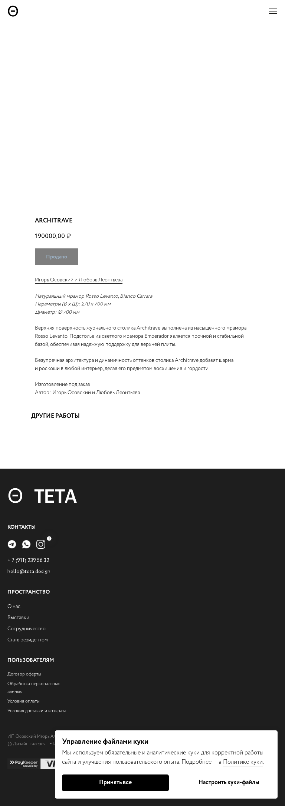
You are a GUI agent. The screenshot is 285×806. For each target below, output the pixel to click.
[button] (273, 11)
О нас (13, 606)
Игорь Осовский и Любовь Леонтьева (78, 280)
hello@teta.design (28, 571)
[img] (11, 544)
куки (256, 762)
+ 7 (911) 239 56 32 (28, 560)
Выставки (18, 617)
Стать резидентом (27, 640)
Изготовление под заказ (62, 384)
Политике (236, 762)
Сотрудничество (26, 628)
